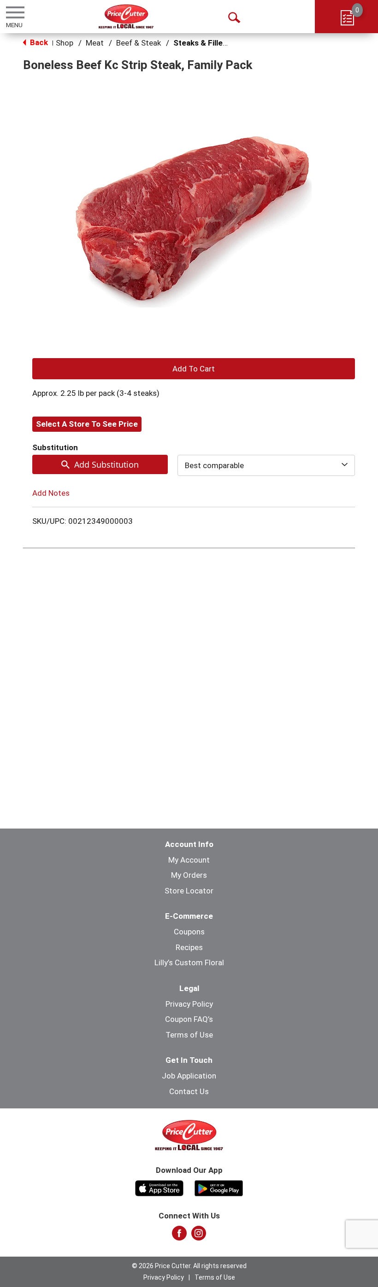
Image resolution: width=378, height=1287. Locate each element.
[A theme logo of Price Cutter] (126, 16)
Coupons (189, 931)
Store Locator (189, 890)
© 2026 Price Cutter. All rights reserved (189, 1266)
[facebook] (179, 1236)
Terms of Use (189, 1034)
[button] (193, 368)
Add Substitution (106, 464)
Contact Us (189, 1091)
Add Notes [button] (51, 493)
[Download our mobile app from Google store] (219, 1187)
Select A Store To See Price (87, 424)
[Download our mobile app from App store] (159, 1187)
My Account (189, 859)
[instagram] (198, 1236)
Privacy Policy (189, 1004)
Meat (95, 42)
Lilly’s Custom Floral (189, 962)
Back (38, 42)
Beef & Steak (138, 42)
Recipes (189, 947)
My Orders (189, 875)
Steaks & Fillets (201, 42)
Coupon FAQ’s (189, 1019)
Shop (64, 42)
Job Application (189, 1075)
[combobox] (266, 465)
